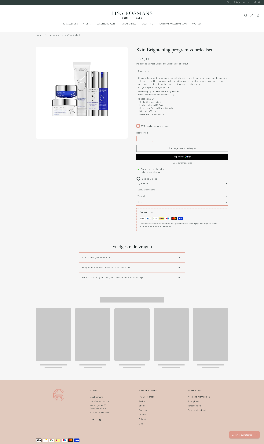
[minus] (139, 139)
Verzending (161, 64)
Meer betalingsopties (182, 163)
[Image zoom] (82, 93)
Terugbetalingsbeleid (197, 410)
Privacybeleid (194, 401)
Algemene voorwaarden (199, 397)
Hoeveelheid (142, 133)
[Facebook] (255, 2)
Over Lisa (143, 410)
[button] (182, 148)
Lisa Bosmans (96, 397)
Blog (229, 2)
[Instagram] (259, 2)
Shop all (142, 406)
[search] (246, 15)
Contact (246, 2)
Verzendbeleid (194, 406)
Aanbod (142, 401)
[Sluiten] (256, 435)
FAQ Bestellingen (146, 397)
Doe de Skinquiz (149, 179)
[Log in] (252, 15)
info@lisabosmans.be (100, 401)
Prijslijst (237, 2)
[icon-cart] (258, 15)
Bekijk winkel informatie (151, 172)
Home (38, 35)
